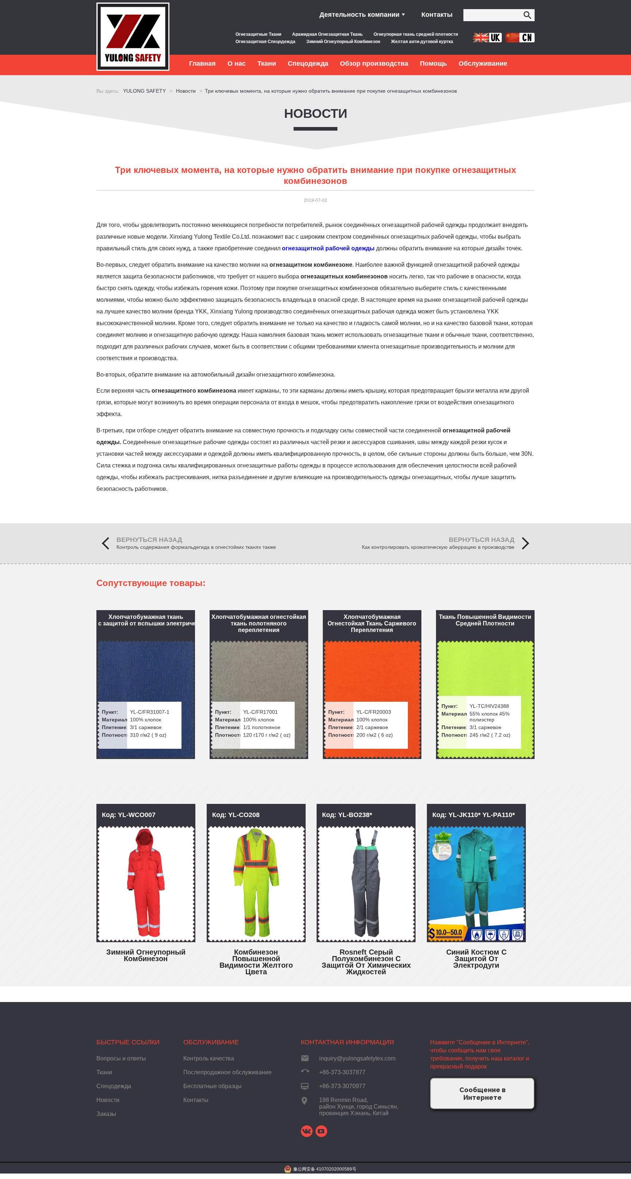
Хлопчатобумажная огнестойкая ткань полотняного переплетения (258, 623)
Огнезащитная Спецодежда (265, 41)
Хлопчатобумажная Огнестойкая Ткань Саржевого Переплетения (372, 623)
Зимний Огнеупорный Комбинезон (343, 41)
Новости (315, 113)
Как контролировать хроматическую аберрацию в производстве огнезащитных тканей (438, 547)
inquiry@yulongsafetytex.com (357, 1058)
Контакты (436, 14)
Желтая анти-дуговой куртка (422, 41)
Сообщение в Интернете (482, 1093)
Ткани (104, 1072)
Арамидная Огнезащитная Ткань (327, 34)
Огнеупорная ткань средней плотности (416, 34)
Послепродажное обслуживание (227, 1072)
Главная (202, 63)
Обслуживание (211, 1042)
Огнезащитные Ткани (258, 34)
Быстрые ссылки (128, 1042)
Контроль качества (208, 1058)
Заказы (106, 1114)
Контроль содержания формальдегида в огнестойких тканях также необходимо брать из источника (196, 547)
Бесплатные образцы (212, 1086)
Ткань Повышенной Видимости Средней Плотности (485, 620)
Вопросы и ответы (121, 1058)
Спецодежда (113, 1086)
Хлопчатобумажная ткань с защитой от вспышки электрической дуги (146, 620)
